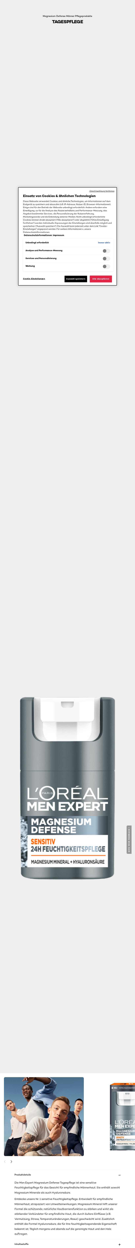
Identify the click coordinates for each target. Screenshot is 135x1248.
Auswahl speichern (75, 279)
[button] (129, 839)
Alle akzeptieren (100, 279)
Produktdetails (22, 1174)
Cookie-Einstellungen (34, 279)
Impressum (58, 235)
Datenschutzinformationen (38, 235)
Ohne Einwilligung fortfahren (101, 191)
